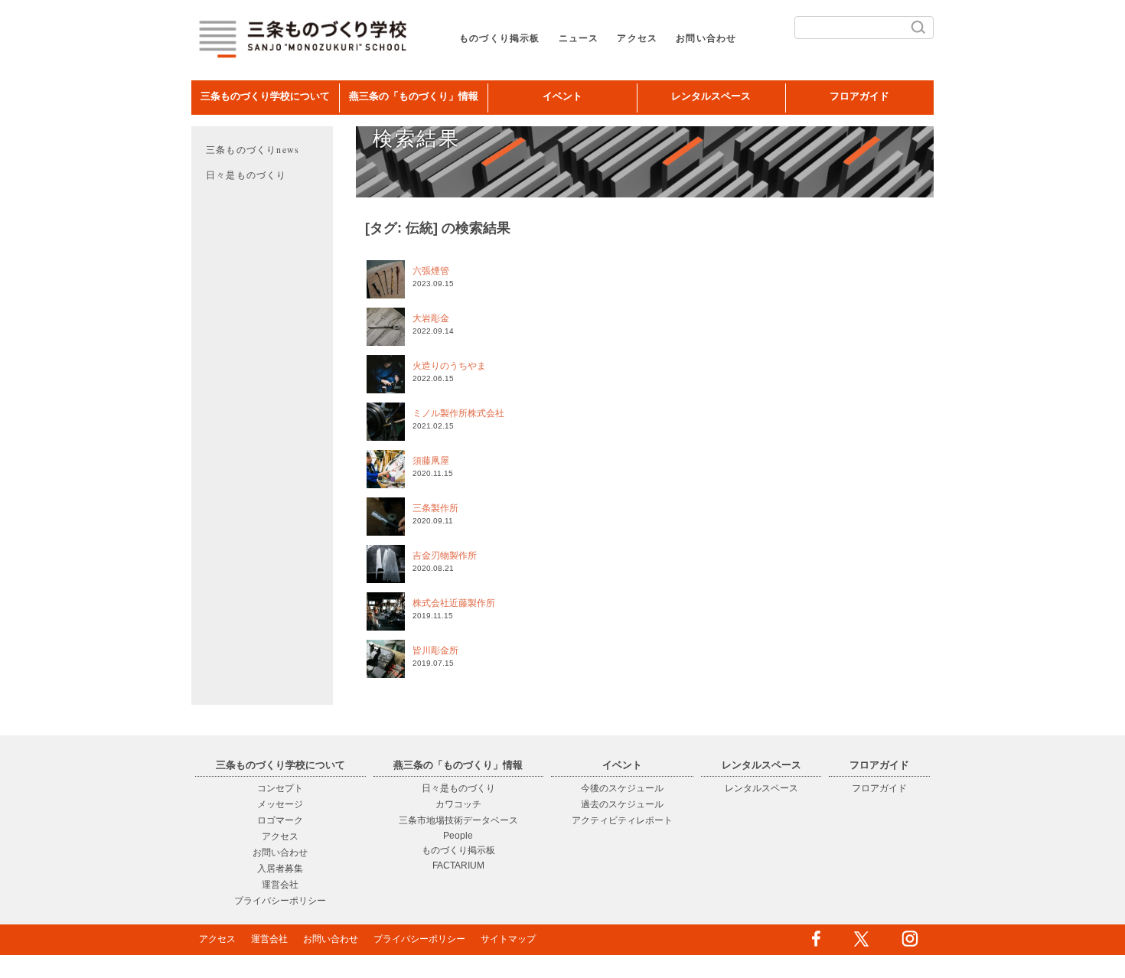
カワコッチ (458, 804)
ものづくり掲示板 (499, 38)
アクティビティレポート (622, 820)
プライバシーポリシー (280, 900)
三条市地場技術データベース (458, 820)
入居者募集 (280, 868)
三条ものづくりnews (252, 149)
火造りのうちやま (449, 365)
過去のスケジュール (622, 804)
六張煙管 (430, 271)
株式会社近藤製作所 (453, 603)
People (458, 835)
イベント (562, 96)
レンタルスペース (711, 96)
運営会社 (280, 884)
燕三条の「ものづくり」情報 (413, 96)
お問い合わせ (706, 38)
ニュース (579, 38)
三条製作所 (435, 508)
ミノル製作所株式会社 (458, 413)
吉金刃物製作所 (444, 555)
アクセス (637, 38)
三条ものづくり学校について (265, 96)
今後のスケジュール (622, 788)
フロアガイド (859, 96)
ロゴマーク (280, 820)
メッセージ (280, 804)
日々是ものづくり (246, 174)
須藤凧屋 (430, 460)
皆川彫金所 (435, 650)
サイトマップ (508, 939)
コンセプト (280, 788)
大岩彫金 (430, 318)
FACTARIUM (458, 865)
